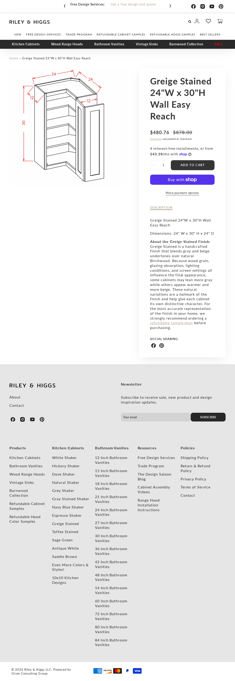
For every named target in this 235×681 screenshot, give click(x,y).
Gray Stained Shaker (70, 498)
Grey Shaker (63, 490)
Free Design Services (156, 457)
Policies (188, 448)
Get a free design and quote (133, 4)
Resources (147, 448)
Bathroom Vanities (109, 44)
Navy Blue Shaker (68, 507)
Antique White (65, 548)
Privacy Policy (193, 479)
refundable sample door (171, 322)
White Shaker (64, 457)
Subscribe (208, 417)
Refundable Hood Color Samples (25, 519)
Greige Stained (65, 523)
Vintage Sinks (147, 44)
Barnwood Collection (186, 44)
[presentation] (65, 5)
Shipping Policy (195, 457)
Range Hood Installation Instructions (149, 505)
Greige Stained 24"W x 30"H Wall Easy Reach (56, 58)
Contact (16, 405)
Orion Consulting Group (29, 673)
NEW (17, 34)
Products (17, 448)
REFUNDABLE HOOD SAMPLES (172, 34)
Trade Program (151, 466)
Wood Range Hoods (67, 44)
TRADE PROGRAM (79, 34)
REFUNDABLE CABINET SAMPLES (121, 34)
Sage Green (62, 540)
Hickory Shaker (66, 466)
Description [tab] (161, 207)
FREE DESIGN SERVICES (43, 34)
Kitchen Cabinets (26, 44)
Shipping (156, 138)
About (15, 397)
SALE (219, 44)
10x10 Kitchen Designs (65, 580)
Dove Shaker (63, 474)
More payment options (182, 193)
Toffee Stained (65, 531)
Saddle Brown (64, 556)
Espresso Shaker (66, 515)
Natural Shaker (65, 482)
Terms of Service (195, 487)
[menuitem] (18, 35)
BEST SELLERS (210, 34)
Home (13, 58)
